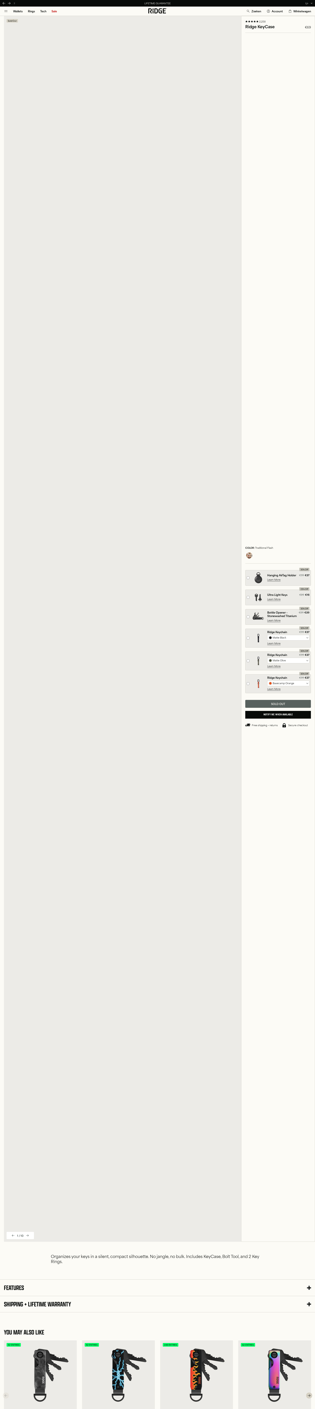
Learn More (274, 579)
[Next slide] (27, 1235)
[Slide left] (6, 1395)
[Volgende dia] (9, 3)
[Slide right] (309, 1395)
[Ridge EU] (157, 11)
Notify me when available (278, 715)
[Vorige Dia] (4, 3)
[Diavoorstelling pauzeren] (14, 3)
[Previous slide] (13, 1235)
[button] (253, 11)
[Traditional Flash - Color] (249, 555)
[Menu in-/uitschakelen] (6, 11)
